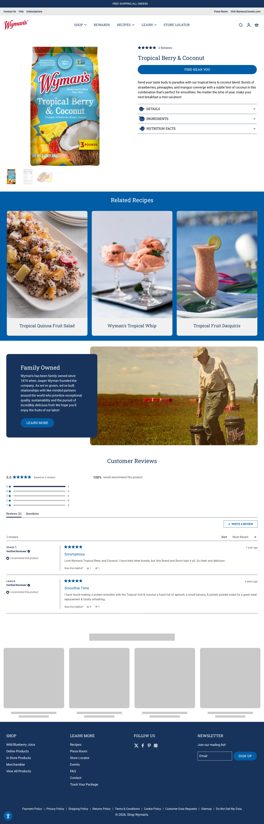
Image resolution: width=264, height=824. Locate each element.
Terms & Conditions (127, 809)
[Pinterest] (149, 745)
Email (203, 756)
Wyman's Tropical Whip (132, 325)
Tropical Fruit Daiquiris (216, 325)
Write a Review (244, 525)
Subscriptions (34, 11)
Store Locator (79, 758)
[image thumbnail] (11, 176)
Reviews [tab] (14, 514)
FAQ (21, 11)
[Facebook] (142, 745)
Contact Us (10, 11)
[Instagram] (155, 745)
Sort (224, 537)
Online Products (17, 751)
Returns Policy (101, 809)
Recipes (75, 744)
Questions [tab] (32, 514)
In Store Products (18, 758)
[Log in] (249, 25)
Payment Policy (32, 809)
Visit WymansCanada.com (245, 11)
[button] (256, 25)
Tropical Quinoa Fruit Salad (47, 325)
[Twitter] (136, 745)
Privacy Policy (55, 809)
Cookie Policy (152, 809)
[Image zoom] (65, 106)
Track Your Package (84, 784)
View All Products (18, 771)
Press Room (221, 11)
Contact (75, 778)
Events (75, 764)
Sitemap (206, 809)
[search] (241, 24)
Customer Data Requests (181, 809)
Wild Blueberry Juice (20, 744)
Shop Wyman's (137, 814)
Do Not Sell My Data (229, 809)
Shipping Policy (78, 809)
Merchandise (15, 764)
